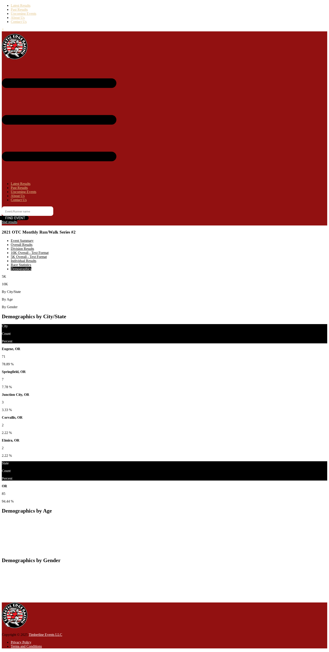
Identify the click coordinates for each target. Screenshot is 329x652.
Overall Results (21, 245)
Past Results (19, 9)
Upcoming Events (23, 13)
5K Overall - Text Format (29, 257)
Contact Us (19, 22)
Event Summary (22, 241)
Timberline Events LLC (45, 635)
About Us (18, 17)
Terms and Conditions (26, 646)
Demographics (21, 269)
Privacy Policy (21, 642)
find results (9, 222)
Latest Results (20, 5)
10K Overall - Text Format (30, 253)
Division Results (22, 249)
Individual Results (23, 261)
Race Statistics (21, 265)
